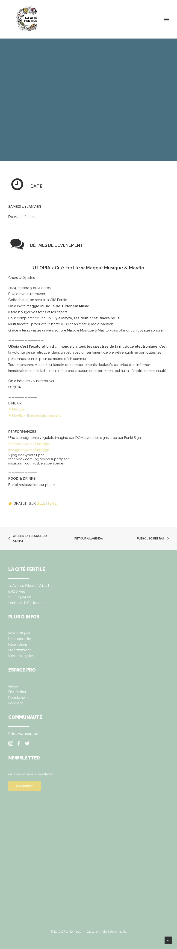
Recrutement (17, 697)
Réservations (17, 644)
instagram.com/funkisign (28, 450)
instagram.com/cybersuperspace (35, 463)
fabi (104, 931)
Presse (13, 686)
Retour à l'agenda (88, 538)
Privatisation (17, 692)
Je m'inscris (24, 786)
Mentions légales (21, 656)
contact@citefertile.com (26, 603)
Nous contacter (19, 639)
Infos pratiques (19, 633)
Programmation (19, 650)
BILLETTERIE (47, 503)
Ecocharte (15, 703)
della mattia (118, 931)
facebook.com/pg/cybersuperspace (39, 459)
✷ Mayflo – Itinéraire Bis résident (34, 415)
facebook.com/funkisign (28, 444)
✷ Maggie (16, 409)
